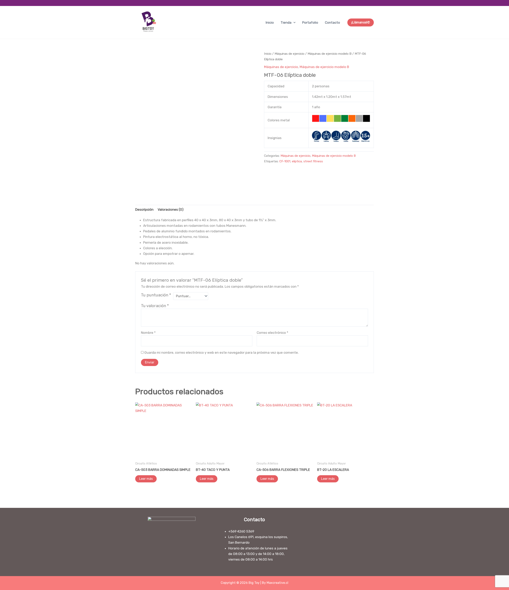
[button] (293, 22)
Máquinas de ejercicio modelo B (330, 53)
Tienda (286, 22)
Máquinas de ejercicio (289, 53)
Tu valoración (155, 305)
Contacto (332, 22)
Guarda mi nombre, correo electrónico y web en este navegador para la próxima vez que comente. (221, 352)
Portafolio (310, 22)
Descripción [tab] (144, 209)
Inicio (270, 22)
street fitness (313, 161)
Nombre (148, 333)
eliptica (297, 161)
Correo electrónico (272, 333)
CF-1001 (284, 161)
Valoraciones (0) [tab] (171, 209)
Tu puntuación (156, 295)
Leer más (146, 479)
